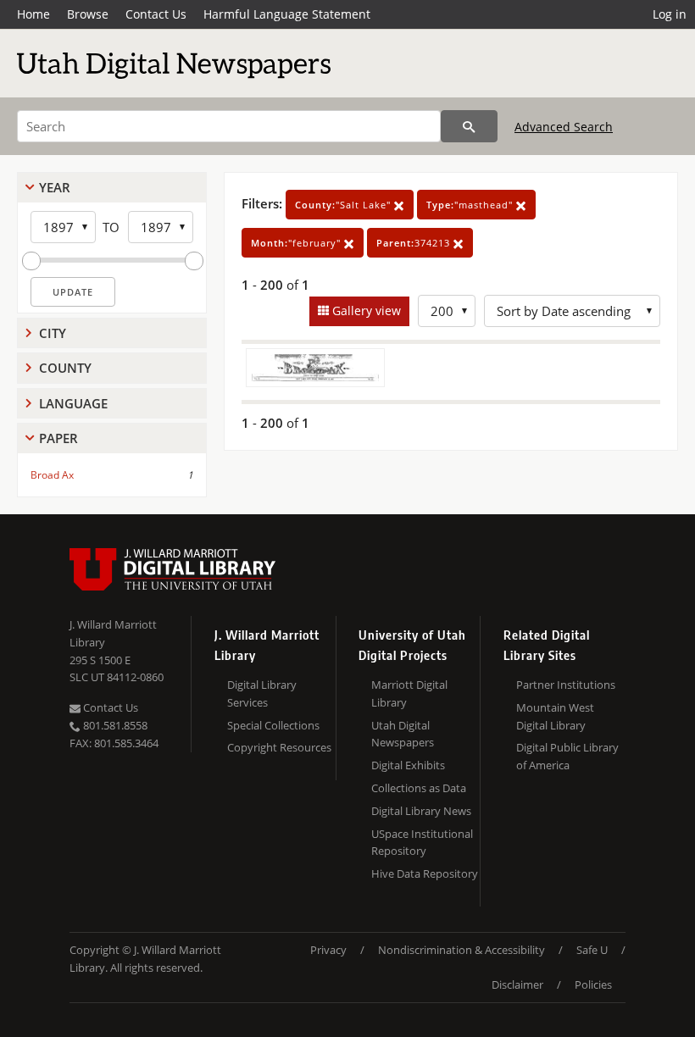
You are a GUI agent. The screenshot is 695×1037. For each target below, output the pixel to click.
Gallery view (365, 310)
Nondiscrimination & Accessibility (461, 949)
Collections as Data (418, 788)
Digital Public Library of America (567, 756)
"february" (297, 242)
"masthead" (471, 204)
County (65, 367)
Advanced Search (563, 127)
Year (54, 187)
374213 (414, 242)
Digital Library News (421, 810)
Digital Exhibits (408, 765)
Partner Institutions (565, 684)
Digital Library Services (262, 693)
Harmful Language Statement (286, 14)
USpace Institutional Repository (422, 842)
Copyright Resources (279, 747)
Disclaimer (517, 984)
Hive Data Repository (424, 873)
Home (33, 14)
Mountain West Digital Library (555, 716)
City (52, 332)
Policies (593, 984)
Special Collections (273, 725)
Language (73, 403)
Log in (670, 14)
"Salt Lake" (344, 204)
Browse (87, 14)
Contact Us (155, 14)
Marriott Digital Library (409, 693)
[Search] (469, 126)
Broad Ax (52, 475)
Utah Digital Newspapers (402, 734)
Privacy (328, 949)
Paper (58, 438)
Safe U (592, 949)
